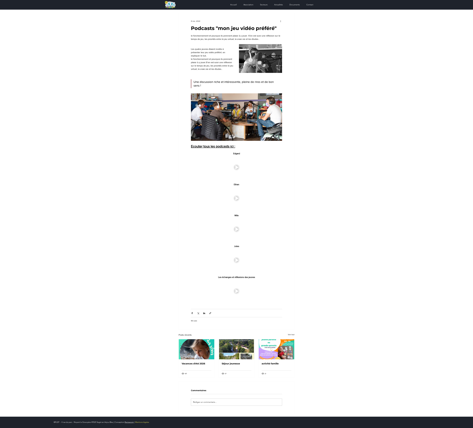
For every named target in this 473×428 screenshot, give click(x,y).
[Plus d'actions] (280, 21)
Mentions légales (142, 422)
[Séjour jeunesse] (236, 349)
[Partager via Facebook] (192, 313)
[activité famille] (276, 349)
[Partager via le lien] (210, 313)
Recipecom (129, 422)
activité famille (270, 363)
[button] (262, 4)
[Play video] (236, 167)
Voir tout (291, 335)
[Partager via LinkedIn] (204, 313)
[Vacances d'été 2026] (196, 349)
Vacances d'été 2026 (193, 363)
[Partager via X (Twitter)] (198, 313)
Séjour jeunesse (231, 363)
